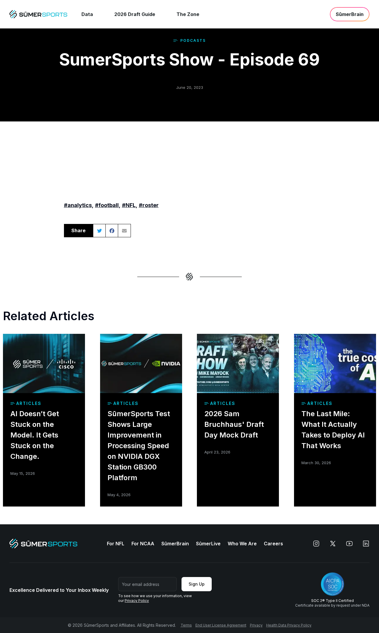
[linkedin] (366, 543)
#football (107, 205)
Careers (273, 544)
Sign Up (197, 583)
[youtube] (349, 543)
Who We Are (242, 544)
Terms (186, 625)
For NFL (115, 544)
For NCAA (142, 544)
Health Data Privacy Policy (288, 625)
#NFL (129, 205)
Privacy (256, 625)
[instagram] (316, 543)
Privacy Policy (137, 600)
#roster (149, 205)
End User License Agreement (220, 625)
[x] (332, 543)
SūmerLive (208, 544)
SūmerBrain (175, 544)
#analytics (78, 205)
